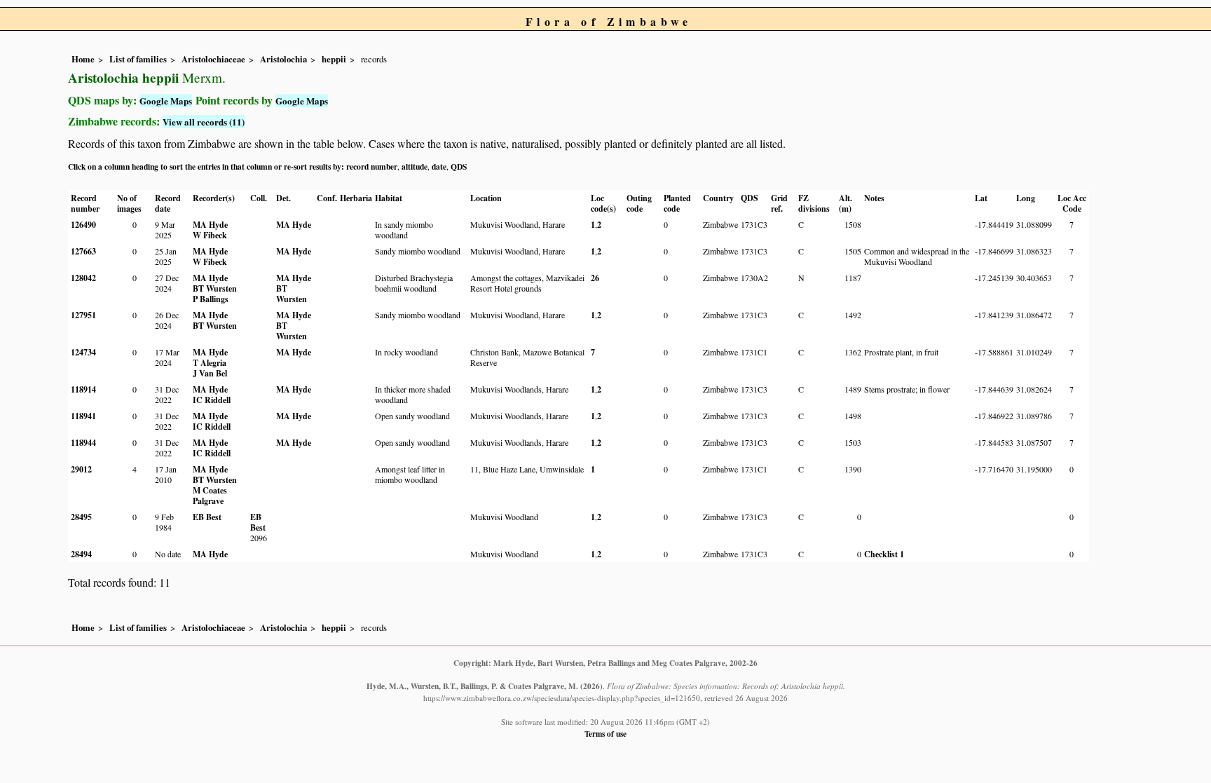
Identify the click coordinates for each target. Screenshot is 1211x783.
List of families (138, 59)
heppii (334, 59)
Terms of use (605, 734)
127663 (83, 251)
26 (595, 278)
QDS (459, 166)
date (439, 166)
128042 (83, 278)
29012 (81, 469)
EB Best (207, 517)
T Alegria (209, 363)
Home (83, 59)
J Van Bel (210, 373)
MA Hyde (210, 225)
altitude (414, 166)
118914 (83, 389)
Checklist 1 (884, 554)
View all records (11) (204, 121)
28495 (81, 517)
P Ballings (210, 299)
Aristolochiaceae (213, 59)
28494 (81, 554)
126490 (83, 225)
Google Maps (165, 100)
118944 (83, 443)
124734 (83, 352)
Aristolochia (283, 59)
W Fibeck (210, 235)
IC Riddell (212, 400)
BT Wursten (215, 288)
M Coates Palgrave (210, 495)
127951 (83, 315)
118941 (83, 416)
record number (371, 166)
